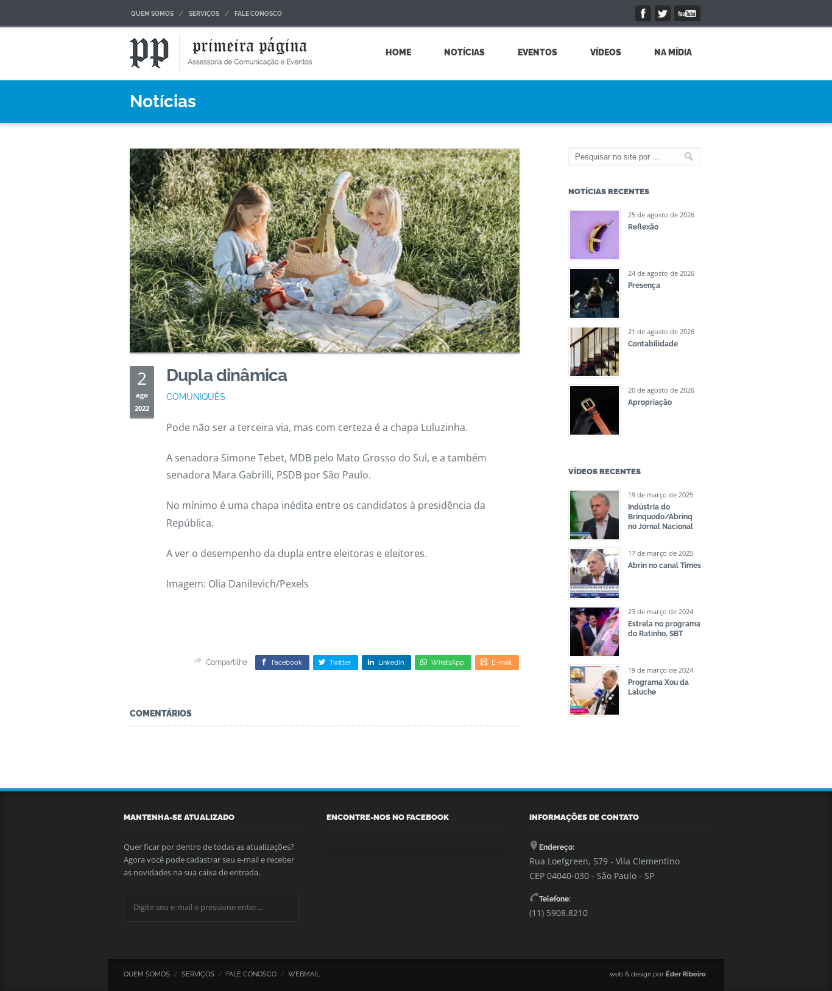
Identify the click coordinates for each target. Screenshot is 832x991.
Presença (644, 285)
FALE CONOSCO (258, 13)
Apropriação (650, 402)
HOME (398, 52)
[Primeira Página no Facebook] (643, 13)
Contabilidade (653, 344)
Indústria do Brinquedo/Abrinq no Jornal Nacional (660, 517)
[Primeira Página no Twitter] (663, 13)
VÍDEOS (605, 52)
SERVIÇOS (204, 13)
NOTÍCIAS (464, 52)
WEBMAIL (304, 974)
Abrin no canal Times (664, 565)
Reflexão (643, 227)
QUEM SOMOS (152, 13)
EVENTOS (537, 52)
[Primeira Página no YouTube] (687, 13)
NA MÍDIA (673, 52)
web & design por (658, 974)
